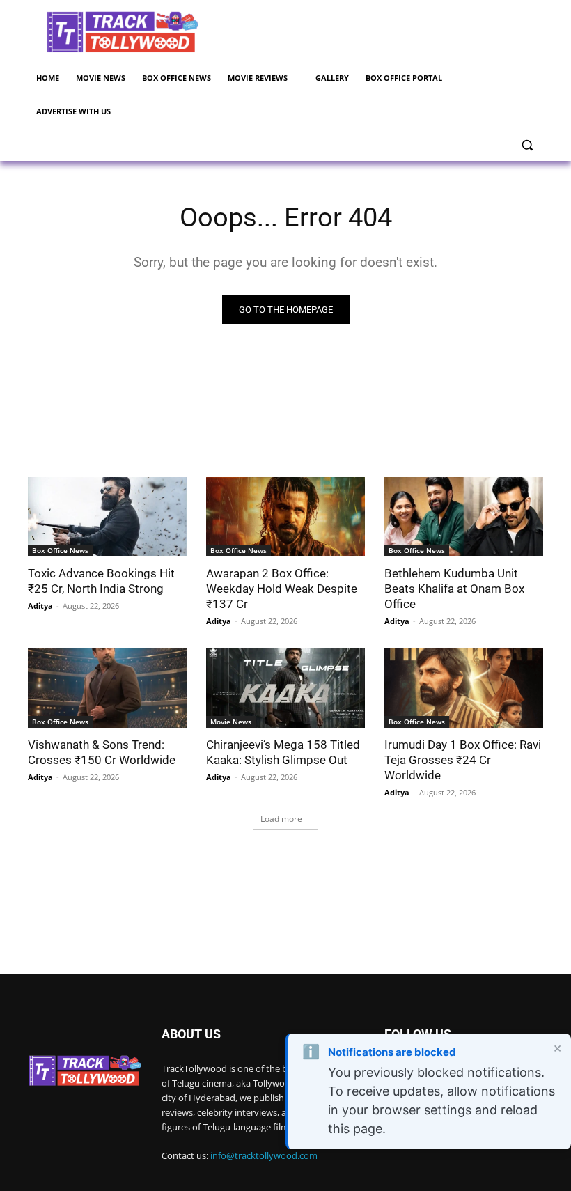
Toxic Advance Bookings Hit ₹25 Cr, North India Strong (101, 581)
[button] (526, 145)
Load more (281, 819)
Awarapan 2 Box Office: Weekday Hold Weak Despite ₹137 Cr (281, 588)
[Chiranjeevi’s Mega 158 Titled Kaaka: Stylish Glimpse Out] (285, 688)
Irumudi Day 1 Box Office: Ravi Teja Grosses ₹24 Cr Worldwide (462, 760)
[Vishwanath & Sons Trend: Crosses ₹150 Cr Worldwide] (107, 688)
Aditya (40, 605)
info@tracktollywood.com (264, 1155)
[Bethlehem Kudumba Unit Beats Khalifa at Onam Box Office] (463, 516)
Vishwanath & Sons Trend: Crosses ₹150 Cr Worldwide (101, 752)
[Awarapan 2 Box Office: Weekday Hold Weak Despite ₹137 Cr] (285, 516)
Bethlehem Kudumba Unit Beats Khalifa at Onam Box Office (454, 588)
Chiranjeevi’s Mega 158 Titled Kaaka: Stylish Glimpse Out (283, 752)
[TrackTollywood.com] (122, 31)
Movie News (230, 721)
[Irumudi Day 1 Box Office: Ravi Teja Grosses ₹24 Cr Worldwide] (463, 688)
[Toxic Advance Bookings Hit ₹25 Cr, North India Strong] (107, 516)
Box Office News (60, 550)
